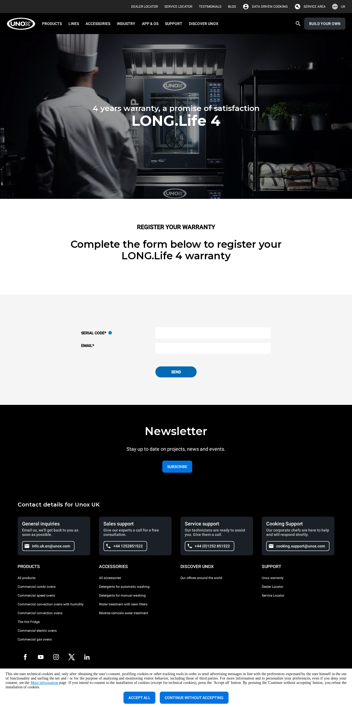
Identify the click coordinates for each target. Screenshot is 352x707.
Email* (87, 345)
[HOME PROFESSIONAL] (23, 24)
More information (44, 683)
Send (176, 372)
